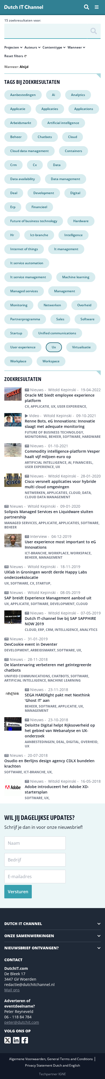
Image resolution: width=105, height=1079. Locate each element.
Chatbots (45, 137)
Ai (53, 94)
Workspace (51, 361)
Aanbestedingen (23, 94)
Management (64, 291)
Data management (65, 179)
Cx (35, 165)
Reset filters (13, 56)
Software (87, 319)
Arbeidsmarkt (20, 123)
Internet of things (24, 249)
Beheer (16, 137)
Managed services (24, 291)
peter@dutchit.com (21, 1022)
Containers (73, 151)
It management (66, 249)
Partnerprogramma (25, 319)
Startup (16, 333)
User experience (23, 347)
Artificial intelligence (63, 123)
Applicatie (17, 108)
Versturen (18, 892)
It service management (28, 277)
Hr (12, 235)
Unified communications (57, 333)
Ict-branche (39, 235)
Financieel (39, 207)
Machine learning (75, 277)
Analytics (78, 94)
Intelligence (73, 235)
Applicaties (49, 108)
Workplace (18, 361)
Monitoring (18, 305)
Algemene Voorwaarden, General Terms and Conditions (51, 1059)
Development (43, 193)
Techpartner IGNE (52, 1074)
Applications (83, 108)
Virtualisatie (81, 347)
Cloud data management (29, 151)
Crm (13, 165)
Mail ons (12, 989)
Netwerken (52, 305)
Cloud (72, 137)
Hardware (81, 221)
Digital (75, 193)
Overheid (84, 305)
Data (57, 165)
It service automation (26, 263)
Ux (54, 347)
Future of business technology (33, 221)
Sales (60, 319)
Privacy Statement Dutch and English (52, 1065)
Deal (13, 193)
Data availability (22, 179)
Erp (12, 207)
